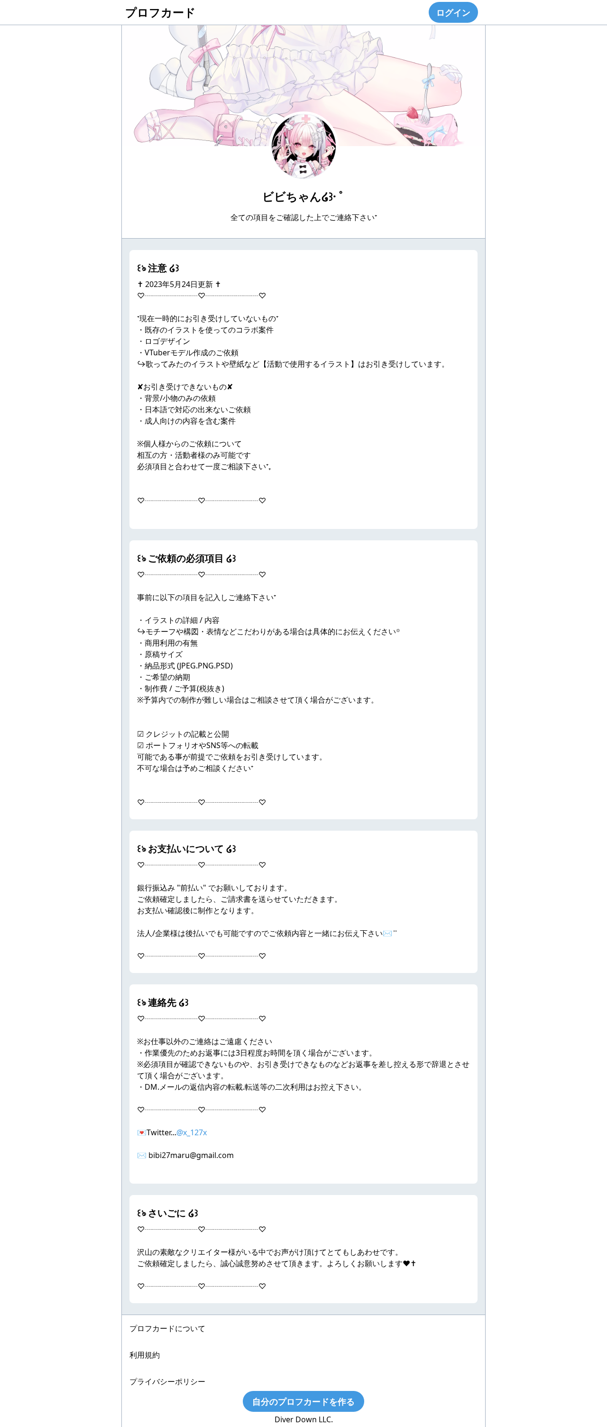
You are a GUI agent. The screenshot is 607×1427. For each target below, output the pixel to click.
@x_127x (191, 1132)
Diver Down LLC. (304, 1419)
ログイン (453, 12)
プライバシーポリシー (167, 1381)
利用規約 (144, 1355)
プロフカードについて (167, 1328)
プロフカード (160, 12)
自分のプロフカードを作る (303, 1401)
